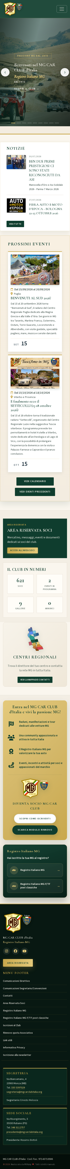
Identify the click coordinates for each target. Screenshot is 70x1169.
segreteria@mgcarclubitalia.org (24, 1092)
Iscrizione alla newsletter (17, 1055)
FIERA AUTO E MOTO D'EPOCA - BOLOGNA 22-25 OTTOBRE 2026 (45, 209)
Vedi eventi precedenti (35, 491)
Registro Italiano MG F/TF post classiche (26, 1018)
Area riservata (18, 963)
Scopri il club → (26, 89)
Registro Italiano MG (14, 1011)
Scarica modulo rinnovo (35, 829)
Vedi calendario (35, 481)
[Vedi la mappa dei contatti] (35, 638)
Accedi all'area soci (22, 550)
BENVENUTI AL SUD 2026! (31, 298)
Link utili (7, 1040)
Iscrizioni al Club (12, 1025)
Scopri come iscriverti (35, 818)
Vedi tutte (15, 224)
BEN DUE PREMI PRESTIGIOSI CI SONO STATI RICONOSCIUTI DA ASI (44, 170)
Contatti (8, 996)
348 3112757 (18, 1127)
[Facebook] (15, 951)
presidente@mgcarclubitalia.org (25, 1132)
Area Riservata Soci (14, 1003)
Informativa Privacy (14, 1047)
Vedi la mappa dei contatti (35, 679)
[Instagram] (6, 951)
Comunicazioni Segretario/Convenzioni (24, 988)
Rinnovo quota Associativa (18, 1033)
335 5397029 (18, 1088)
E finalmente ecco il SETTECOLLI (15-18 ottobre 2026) (31, 405)
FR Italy (27, 1164)
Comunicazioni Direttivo (16, 981)
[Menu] (62, 9)
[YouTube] (24, 951)
